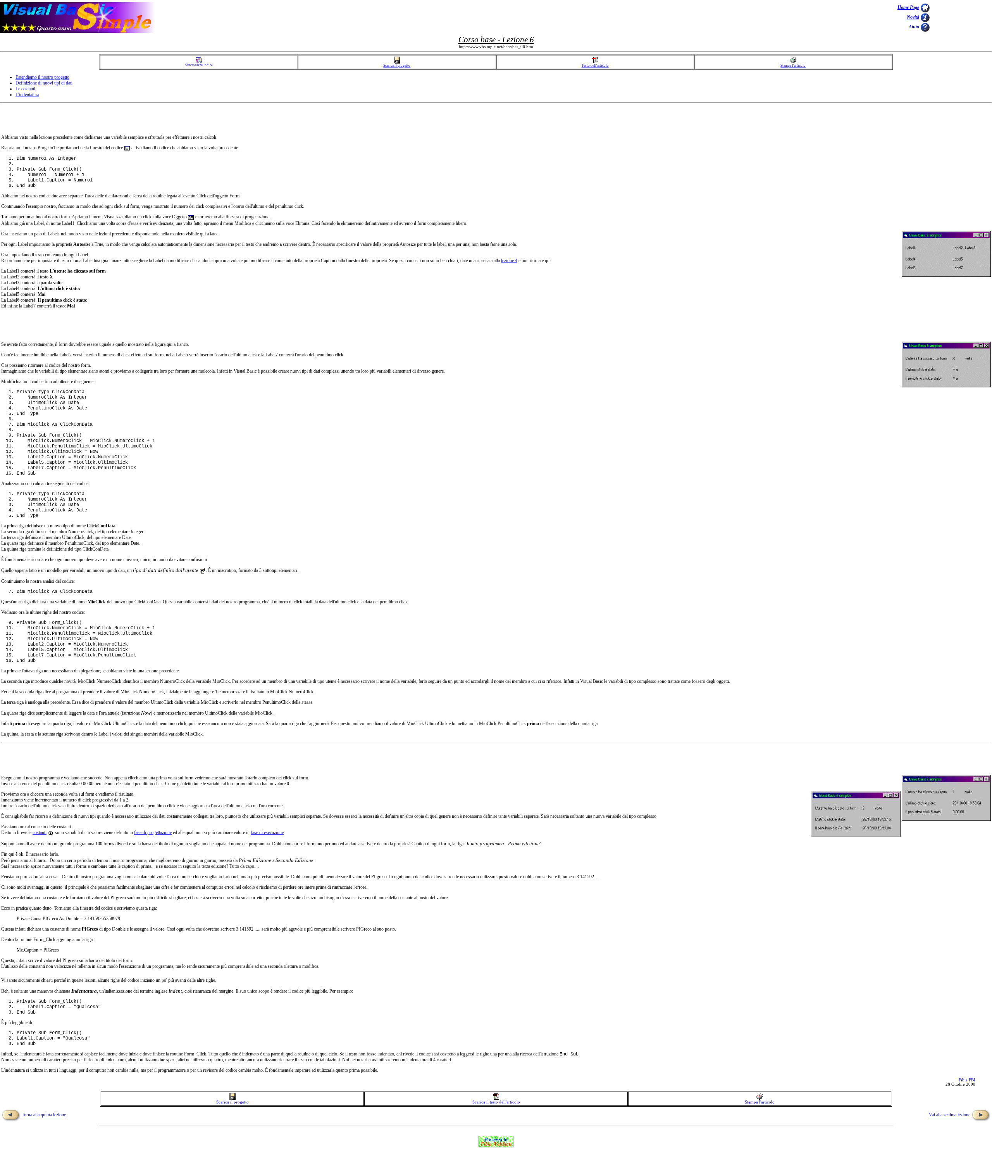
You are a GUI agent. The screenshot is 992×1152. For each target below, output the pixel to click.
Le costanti (25, 89)
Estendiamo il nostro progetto (42, 77)
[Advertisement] (961, 17)
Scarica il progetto (396, 65)
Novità (913, 17)
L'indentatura (27, 94)
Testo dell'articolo (595, 65)
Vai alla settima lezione (950, 1114)
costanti (39, 832)
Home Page (908, 7)
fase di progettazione (153, 832)
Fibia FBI (967, 1080)
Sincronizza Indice (199, 65)
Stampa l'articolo (793, 65)
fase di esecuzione (267, 832)
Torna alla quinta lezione (43, 1114)
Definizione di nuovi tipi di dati (44, 83)
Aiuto (914, 26)
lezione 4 (509, 260)
